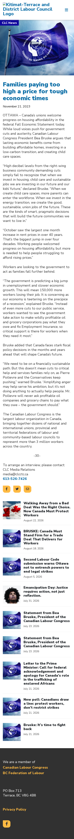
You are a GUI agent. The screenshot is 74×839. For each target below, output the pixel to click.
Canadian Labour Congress (25, 767)
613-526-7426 (15, 478)
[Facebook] (6, 824)
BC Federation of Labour (23, 773)
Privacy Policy (14, 809)
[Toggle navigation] (66, 10)
